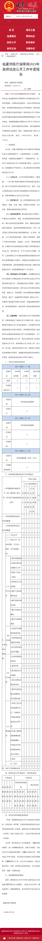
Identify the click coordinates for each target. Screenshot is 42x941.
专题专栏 (30, 48)
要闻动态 (30, 36)
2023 (37, 54)
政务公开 (11, 42)
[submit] (9, 21)
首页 (6, 54)
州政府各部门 (11, 56)
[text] (26, 16)
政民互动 (11, 48)
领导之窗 (30, 30)
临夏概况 (11, 36)
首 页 (11, 30)
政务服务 (30, 42)
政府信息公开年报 (26, 54)
